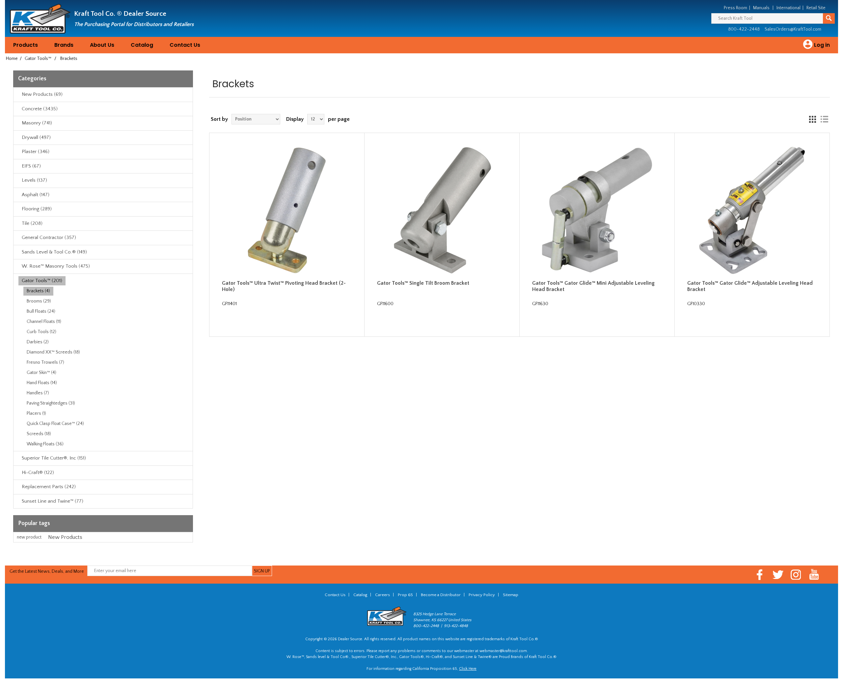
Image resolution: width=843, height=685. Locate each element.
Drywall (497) (36, 137)
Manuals (761, 8)
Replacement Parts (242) (49, 486)
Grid (812, 119)
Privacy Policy (482, 595)
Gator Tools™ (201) (42, 280)
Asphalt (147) (35, 195)
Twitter (778, 574)
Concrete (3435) (40, 109)
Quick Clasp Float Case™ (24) (55, 423)
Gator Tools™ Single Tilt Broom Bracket (423, 283)
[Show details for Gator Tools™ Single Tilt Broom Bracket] (442, 210)
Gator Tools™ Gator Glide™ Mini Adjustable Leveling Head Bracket (593, 286)
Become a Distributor (441, 595)
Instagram (796, 574)
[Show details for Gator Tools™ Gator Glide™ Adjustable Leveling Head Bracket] (752, 210)
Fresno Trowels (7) (45, 362)
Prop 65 (405, 595)
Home (12, 58)
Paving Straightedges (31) (51, 403)
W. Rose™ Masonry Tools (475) (56, 266)
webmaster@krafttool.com (503, 651)
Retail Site (816, 8)
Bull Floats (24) (41, 311)
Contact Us (185, 45)
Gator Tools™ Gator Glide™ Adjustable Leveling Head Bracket (750, 286)
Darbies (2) (38, 342)
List (824, 119)
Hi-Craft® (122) (38, 472)
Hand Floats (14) (42, 382)
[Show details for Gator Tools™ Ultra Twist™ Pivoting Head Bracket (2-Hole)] (287, 210)
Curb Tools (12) (41, 331)
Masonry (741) (37, 123)
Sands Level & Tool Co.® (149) (54, 252)
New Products (65, 537)
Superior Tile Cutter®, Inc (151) (54, 458)
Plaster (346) (35, 151)
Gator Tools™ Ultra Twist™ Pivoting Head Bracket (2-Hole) (284, 286)
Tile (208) (32, 223)
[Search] (829, 18)
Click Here (467, 669)
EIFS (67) (31, 166)
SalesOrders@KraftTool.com (793, 29)
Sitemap (510, 595)
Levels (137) (34, 180)
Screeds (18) (39, 433)
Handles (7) (38, 393)
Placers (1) (36, 413)
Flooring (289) (37, 209)
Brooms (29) (39, 301)
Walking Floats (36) (45, 444)
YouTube (814, 574)
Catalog (142, 45)
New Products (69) (42, 94)
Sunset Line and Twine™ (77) (52, 501)
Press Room (735, 8)
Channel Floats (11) (44, 321)
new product (29, 537)
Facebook (759, 574)
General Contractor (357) (49, 237)
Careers (382, 595)
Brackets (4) (38, 291)
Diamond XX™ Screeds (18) (53, 352)
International (788, 8)
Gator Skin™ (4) (41, 372)
